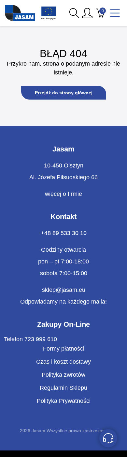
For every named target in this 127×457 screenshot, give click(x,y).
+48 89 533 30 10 (64, 233)
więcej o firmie (63, 194)
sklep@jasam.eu (63, 290)
